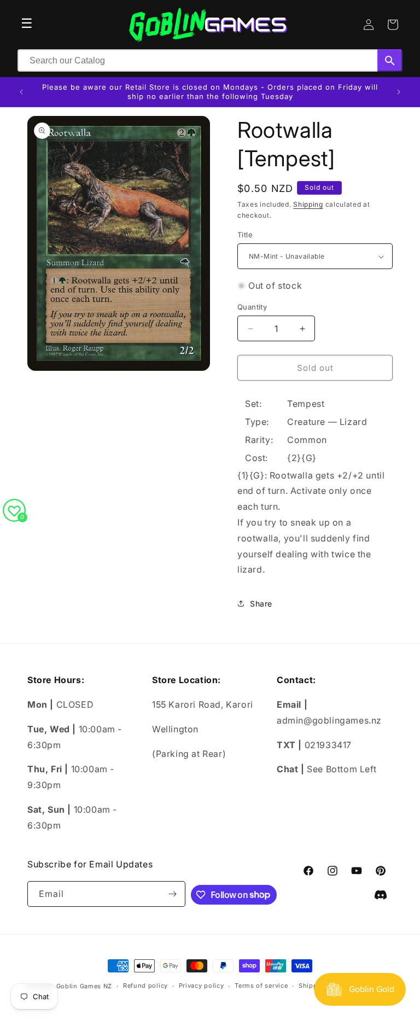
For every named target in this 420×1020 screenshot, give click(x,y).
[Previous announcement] (21, 92)
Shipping (308, 204)
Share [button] (261, 603)
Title (245, 234)
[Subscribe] (173, 894)
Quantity (252, 306)
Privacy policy (201, 985)
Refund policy (145, 985)
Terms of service (261, 985)
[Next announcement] (399, 92)
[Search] (389, 60)
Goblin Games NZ (84, 986)
